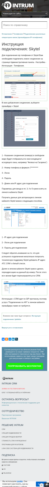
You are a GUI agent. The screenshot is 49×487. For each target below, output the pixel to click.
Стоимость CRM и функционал (14, 441)
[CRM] (18, 4)
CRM (3, 429)
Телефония (18, 34)
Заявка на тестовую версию (13, 389)
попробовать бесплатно (24, 366)
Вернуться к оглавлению (12, 328)
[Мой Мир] (9, 339)
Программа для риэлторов (12, 444)
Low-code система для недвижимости (17, 448)
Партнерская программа (11, 415)
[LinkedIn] (13, 339)
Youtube (6, 465)
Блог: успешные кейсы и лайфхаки (16, 392)
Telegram (7, 473)
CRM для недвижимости (11, 433)
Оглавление (7, 34)
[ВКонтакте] (3, 339)
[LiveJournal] (16, 339)
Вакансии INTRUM (9, 418)
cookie (20, 481)
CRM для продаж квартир (12, 437)
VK (4, 469)
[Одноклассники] (6, 339)
